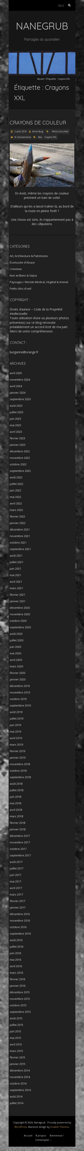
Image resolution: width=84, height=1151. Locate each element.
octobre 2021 (18, 542)
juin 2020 (15, 647)
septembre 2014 (20, 1090)
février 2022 (17, 516)
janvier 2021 (17, 601)
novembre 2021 (20, 536)
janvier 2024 (17, 393)
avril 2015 (16, 1044)
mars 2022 (16, 510)
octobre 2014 (18, 1083)
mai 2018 (15, 803)
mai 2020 (15, 653)
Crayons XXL (50, 137)
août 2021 (16, 555)
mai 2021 (15, 575)
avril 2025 (16, 373)
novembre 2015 (20, 999)
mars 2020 (16, 666)
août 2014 (16, 1096)
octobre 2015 (18, 1005)
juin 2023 (15, 419)
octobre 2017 (18, 849)
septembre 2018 (20, 777)
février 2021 (17, 595)
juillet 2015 (16, 1025)
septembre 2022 (20, 471)
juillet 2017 (16, 868)
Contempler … (43, 1139)
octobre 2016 (18, 927)
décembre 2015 (20, 992)
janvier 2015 (17, 1064)
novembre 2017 (20, 842)
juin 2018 (15, 797)
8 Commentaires (23, 137)
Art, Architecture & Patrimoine (29, 256)
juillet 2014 (16, 1103)
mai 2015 (15, 1038)
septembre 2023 (20, 399)
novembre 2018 (20, 764)
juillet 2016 (16, 947)
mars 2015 (16, 1051)
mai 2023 (15, 425)
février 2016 (17, 979)
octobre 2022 (18, 464)
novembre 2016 (20, 920)
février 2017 (17, 901)
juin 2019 (15, 725)
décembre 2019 (20, 686)
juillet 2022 (16, 484)
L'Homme (16, 269)
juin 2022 (15, 490)
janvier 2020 (17, 679)
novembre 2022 (20, 458)
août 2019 (16, 712)
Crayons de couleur (38, 122)
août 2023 (16, 406)
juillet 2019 (16, 718)
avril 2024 (16, 386)
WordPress (20, 1126)
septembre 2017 (20, 855)
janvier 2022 (17, 523)
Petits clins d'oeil (60, 131)
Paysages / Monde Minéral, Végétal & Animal (39, 282)
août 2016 (16, 940)
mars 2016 (16, 973)
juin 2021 (15, 569)
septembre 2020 (20, 627)
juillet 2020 (16, 640)
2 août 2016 (20, 131)
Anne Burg (37, 131)
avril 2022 (16, 503)
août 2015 (16, 1018)
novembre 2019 (20, 692)
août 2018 (16, 784)
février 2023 (17, 438)
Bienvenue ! (57, 1135)
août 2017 (16, 862)
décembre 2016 (20, 914)
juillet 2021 (16, 562)
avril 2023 (16, 432)
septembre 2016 (20, 933)
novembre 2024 (20, 379)
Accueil (40, 78)
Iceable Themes (59, 1126)
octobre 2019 (18, 699)
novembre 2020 (20, 614)
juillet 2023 (16, 412)
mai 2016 (15, 960)
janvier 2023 (17, 445)
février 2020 (17, 673)
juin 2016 (15, 953)
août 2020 (16, 634)
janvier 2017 (17, 907)
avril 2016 (16, 966)
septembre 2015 (20, 1012)
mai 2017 (15, 881)
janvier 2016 (17, 986)
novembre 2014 (20, 1077)
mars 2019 (16, 744)
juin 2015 (15, 1031)
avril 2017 (16, 888)
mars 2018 (16, 816)
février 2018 (17, 823)
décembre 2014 (20, 1070)
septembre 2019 (20, 705)
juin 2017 (15, 875)
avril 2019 (16, 738)
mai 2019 (15, 731)
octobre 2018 (18, 771)
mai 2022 (15, 497)
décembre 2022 (20, 451)
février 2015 (17, 1057)
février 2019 (17, 751)
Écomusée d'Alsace (22, 262)
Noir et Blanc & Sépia (23, 275)
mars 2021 (16, 588)
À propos (41, 1135)
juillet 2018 (16, 790)
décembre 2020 (20, 608)
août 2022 (16, 477)
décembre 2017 (20, 836)
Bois (40, 137)
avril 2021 (16, 582)
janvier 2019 (17, 758)
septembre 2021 (20, 549)
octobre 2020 (18, 621)
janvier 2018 (17, 829)
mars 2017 (16, 894)
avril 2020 (16, 660)
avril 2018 (16, 810)
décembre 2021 (20, 529)
